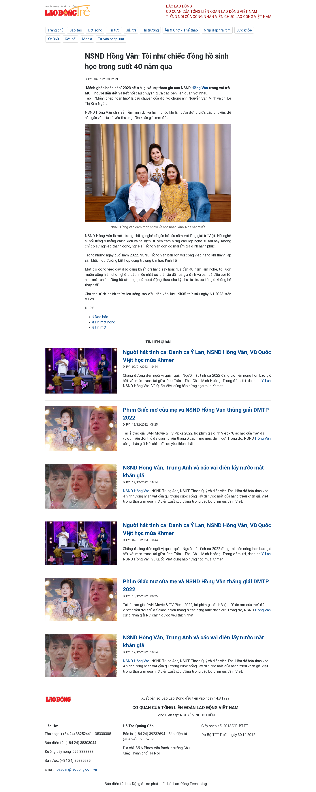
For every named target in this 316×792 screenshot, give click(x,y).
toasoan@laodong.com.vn (76, 769)
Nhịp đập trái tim (217, 30)
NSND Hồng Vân (136, 491)
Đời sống (95, 30)
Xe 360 (53, 39)
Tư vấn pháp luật (111, 39)
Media (87, 39)
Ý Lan (266, 381)
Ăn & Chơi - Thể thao (181, 30)
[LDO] (81, 371)
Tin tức (114, 30)
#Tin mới (99, 327)
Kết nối (70, 39)
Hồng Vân (200, 88)
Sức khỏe (244, 30)
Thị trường (150, 30)
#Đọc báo (100, 317)
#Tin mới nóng (103, 322)
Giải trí (131, 30)
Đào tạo (75, 30)
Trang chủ (55, 30)
